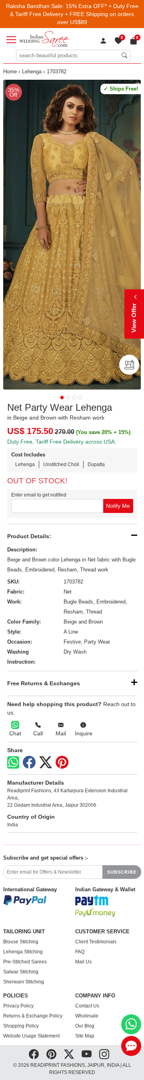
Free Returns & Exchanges (43, 683)
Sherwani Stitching (23, 982)
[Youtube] (87, 1054)
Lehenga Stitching (23, 952)
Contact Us (87, 1006)
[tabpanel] (72, 235)
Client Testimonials (95, 942)
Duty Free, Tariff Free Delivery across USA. (61, 441)
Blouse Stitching (20, 942)
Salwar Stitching (20, 972)
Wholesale (86, 1016)
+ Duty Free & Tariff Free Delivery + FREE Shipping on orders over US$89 (74, 14)
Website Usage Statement (31, 1036)
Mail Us (83, 962)
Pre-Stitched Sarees (25, 962)
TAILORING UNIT (24, 932)
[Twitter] (45, 762)
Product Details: (29, 536)
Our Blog (84, 1026)
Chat (15, 733)
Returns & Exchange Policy (32, 1016)
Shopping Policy (21, 1026)
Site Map (84, 1036)
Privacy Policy (18, 1006)
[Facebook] (29, 762)
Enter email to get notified (38, 495)
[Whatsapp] (13, 762)
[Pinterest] (62, 762)
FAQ (79, 952)
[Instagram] (104, 1054)
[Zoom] (72, 235)
